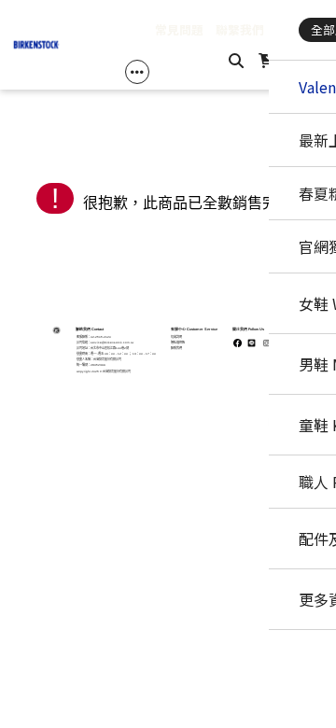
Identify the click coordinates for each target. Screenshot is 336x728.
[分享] (292, 420)
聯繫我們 (176, 348)
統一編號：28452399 (91, 365)
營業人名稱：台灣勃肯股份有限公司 (99, 359)
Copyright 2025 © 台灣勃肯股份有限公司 (104, 371)
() (282, 60)
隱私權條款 (178, 342)
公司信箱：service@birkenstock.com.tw (105, 342)
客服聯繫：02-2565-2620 (94, 337)
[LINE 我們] (292, 568)
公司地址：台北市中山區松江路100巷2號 (103, 348)
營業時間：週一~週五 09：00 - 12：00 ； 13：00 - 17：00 (116, 354)
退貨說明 (176, 337)
